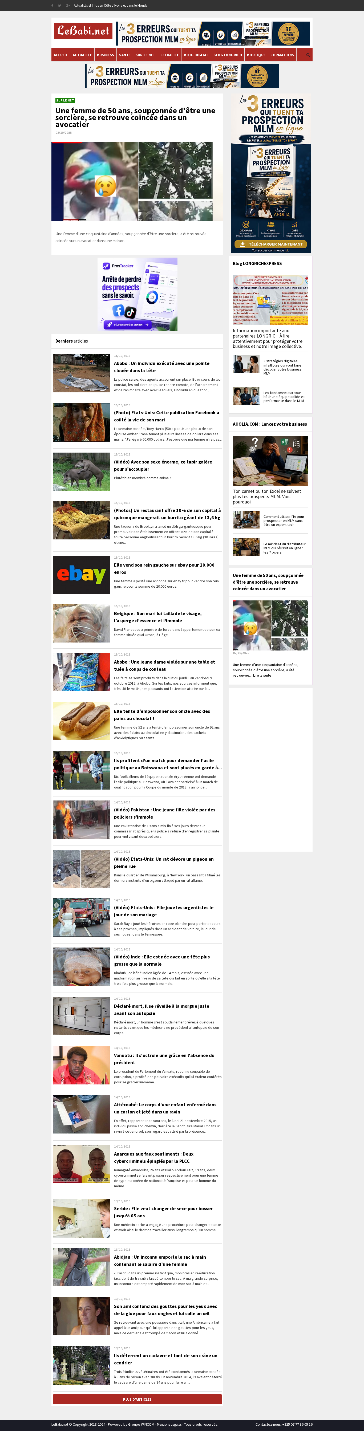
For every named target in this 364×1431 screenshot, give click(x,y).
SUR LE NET (145, 54)
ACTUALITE (82, 54)
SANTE (125, 54)
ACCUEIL (61, 54)
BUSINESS (105, 54)
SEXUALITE (169, 54)
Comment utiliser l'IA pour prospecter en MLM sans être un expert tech (284, 520)
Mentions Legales (169, 1424)
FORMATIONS (282, 54)
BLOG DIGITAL (196, 54)
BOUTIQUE (256, 54)
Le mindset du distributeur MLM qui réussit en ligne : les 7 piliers (285, 548)
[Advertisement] (270, 769)
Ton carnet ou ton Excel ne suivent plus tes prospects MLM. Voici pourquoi (267, 496)
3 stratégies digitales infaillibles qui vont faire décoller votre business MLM (283, 367)
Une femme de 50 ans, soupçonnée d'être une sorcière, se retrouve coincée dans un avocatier (135, 117)
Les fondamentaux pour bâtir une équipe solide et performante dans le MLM (284, 396)
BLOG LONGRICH (227, 54)
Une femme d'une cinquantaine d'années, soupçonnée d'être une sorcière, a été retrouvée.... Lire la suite (265, 670)
